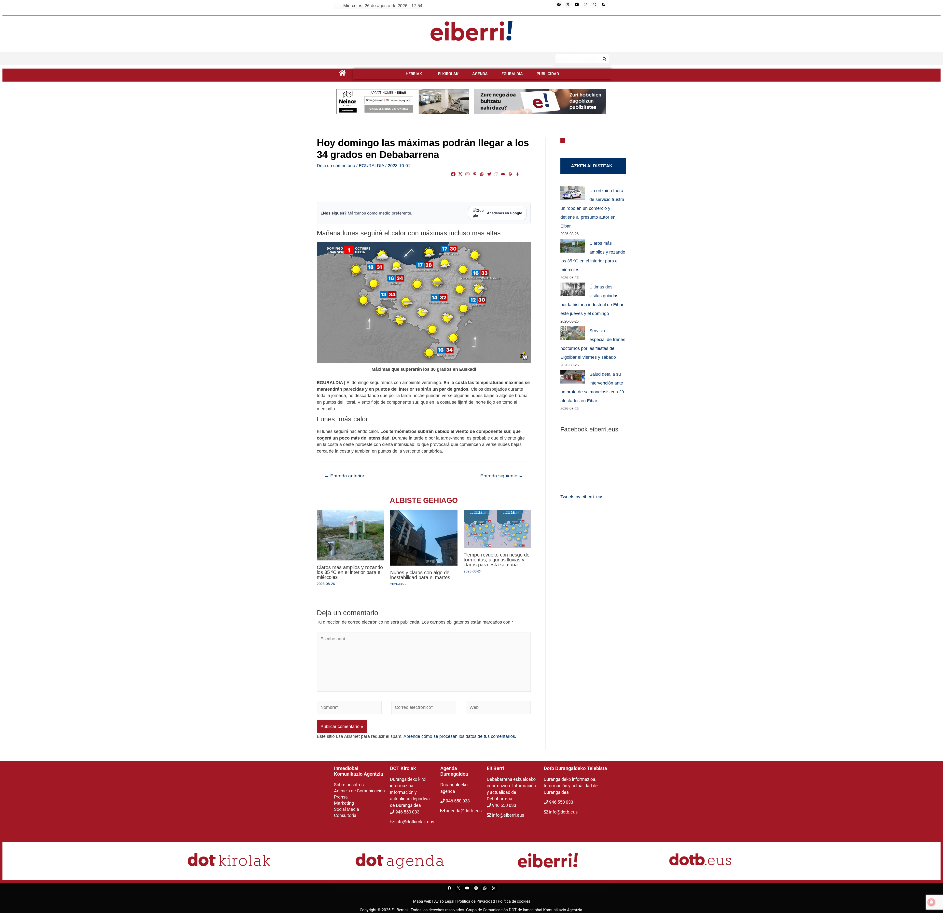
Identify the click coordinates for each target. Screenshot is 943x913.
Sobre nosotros (349, 784)
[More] (517, 174)
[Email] (503, 174)
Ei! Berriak (400, 910)
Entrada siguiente (501, 475)
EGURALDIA (512, 73)
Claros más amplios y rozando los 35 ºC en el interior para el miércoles (350, 572)
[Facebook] (559, 4)
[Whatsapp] (594, 4)
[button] (415, 74)
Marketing (344, 803)
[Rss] (603, 4)
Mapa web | (423, 901)
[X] (460, 174)
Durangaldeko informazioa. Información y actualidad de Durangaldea (571, 786)
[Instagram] (585, 4)
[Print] (510, 174)
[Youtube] (577, 4)
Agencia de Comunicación (359, 790)
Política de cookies (514, 901)
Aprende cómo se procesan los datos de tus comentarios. (459, 736)
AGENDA (480, 73)
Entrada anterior (344, 475)
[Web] (498, 708)
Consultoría (345, 815)
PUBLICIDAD (548, 73)
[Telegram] (489, 174)
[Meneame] (496, 174)
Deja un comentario (336, 165)
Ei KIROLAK (448, 73)
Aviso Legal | (445, 901)
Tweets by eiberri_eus (581, 496)
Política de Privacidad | (477, 901)
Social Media (346, 809)
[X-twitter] (568, 4)
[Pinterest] (475, 174)
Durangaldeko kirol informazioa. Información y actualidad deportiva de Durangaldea (410, 792)
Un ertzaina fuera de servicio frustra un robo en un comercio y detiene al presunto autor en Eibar (592, 208)
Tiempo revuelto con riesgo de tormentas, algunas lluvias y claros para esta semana (496, 559)
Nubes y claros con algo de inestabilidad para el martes (420, 575)
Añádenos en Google (504, 213)
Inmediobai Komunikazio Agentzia (552, 910)
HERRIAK (414, 73)
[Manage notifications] (931, 902)
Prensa (341, 796)
